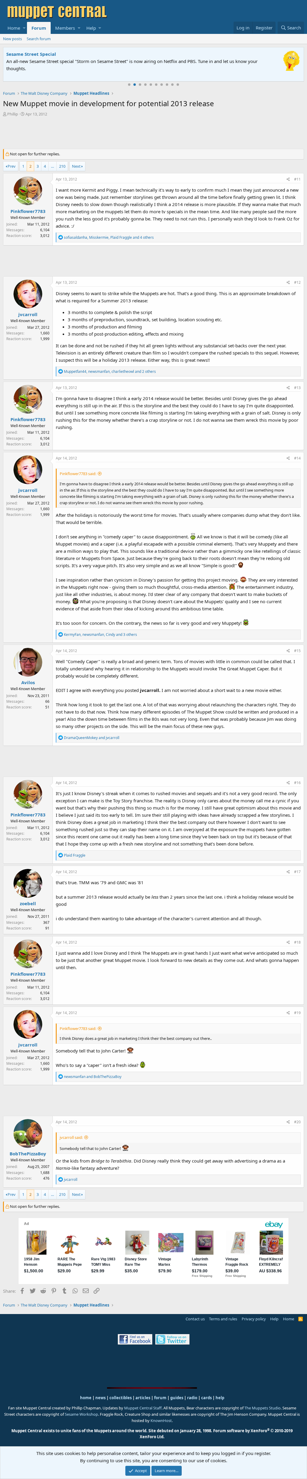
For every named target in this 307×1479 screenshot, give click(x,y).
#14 (297, 458)
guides (176, 1397)
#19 (297, 1012)
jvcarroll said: (71, 1137)
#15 (297, 650)
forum (160, 1397)
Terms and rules (223, 1319)
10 (178, 84)
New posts (12, 38)
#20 (297, 1121)
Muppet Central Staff (143, 1408)
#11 (297, 179)
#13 (297, 387)
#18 (297, 942)
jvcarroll (27, 314)
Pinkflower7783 (28, 211)
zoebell (28, 903)
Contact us (195, 1319)
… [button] (52, 166)
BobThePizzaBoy (28, 1154)
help (220, 1397)
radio (192, 1397)
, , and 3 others (100, 634)
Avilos (28, 682)
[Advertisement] (153, 133)
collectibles (120, 1397)
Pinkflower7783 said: (78, 473)
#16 (297, 782)
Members (65, 28)
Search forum (39, 38)
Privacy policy (254, 1319)
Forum (38, 28)
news (100, 1397)
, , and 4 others (109, 237)
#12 (297, 282)
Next (76, 166)
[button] (24, 28)
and (91, 737)
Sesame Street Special (31, 54)
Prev (11, 166)
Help (91, 28)
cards (206, 1397)
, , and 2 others (110, 371)
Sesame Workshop (81, 1414)
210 (62, 166)
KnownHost (161, 1420)
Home (13, 28)
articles (143, 1397)
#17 (297, 871)
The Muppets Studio (262, 1408)
